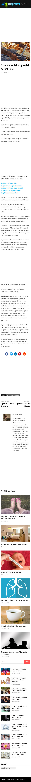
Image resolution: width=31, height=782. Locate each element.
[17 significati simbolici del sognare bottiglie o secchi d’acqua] (5, 725)
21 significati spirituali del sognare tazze (13, 626)
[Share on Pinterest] (19, 354)
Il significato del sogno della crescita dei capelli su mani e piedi (13, 518)
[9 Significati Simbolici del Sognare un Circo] (5, 669)
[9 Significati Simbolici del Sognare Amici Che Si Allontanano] (5, 678)
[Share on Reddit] (24, 354)
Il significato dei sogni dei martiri (11, 190)
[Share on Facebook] (6, 354)
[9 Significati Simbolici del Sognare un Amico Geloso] (5, 688)
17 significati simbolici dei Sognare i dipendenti (19, 735)
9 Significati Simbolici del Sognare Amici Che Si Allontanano (19, 680)
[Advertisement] (15, 23)
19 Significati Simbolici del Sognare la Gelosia (19, 698)
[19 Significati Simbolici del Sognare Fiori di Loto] (5, 744)
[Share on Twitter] (11, 354)
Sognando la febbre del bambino (11, 572)
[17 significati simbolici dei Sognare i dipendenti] (5, 735)
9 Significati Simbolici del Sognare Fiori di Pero (19, 753)
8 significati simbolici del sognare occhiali (19, 716)
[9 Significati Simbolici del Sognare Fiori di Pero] (5, 753)
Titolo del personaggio (13, 395)
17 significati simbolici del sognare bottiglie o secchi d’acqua (19, 726)
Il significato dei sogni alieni (9, 193)
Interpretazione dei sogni (17, 779)
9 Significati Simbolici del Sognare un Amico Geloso (19, 689)
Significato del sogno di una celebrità (12, 188)
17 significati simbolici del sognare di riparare (19, 707)
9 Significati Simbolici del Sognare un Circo (19, 670)
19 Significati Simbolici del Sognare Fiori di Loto (19, 744)
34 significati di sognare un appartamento (14, 544)
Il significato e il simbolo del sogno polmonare (15, 600)
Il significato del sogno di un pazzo (11, 186)
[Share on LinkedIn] (15, 354)
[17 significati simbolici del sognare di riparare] (5, 706)
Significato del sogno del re (9, 183)
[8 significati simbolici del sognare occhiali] (5, 716)
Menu (27, 4)
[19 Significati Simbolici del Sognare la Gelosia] (5, 697)
